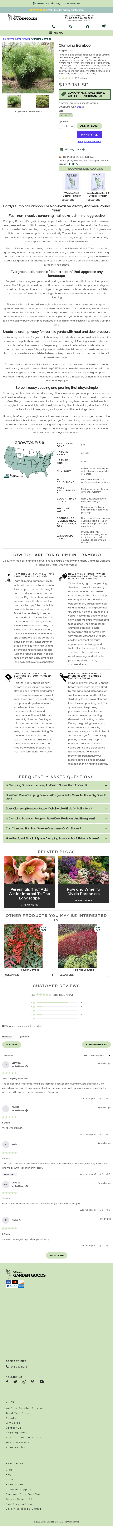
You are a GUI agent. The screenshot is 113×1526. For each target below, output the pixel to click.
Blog (9, 1470)
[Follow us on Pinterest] (32, 1382)
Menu (58, 32)
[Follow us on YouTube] (41, 1382)
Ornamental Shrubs (19, 39)
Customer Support (18, 1489)
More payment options (89, 141)
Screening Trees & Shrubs (23, 1509)
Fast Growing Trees (19, 1504)
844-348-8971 (18, 1366)
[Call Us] (53, 26)
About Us (12, 1418)
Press (10, 1479)
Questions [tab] (24, 1037)
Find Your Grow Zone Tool (23, 1494)
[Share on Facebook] (69, 164)
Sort (86, 1055)
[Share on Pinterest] (77, 164)
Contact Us (13, 1428)
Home (4, 39)
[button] (85, 78)
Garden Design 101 (19, 1499)
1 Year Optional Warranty (23, 1437)
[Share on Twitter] (73, 164)
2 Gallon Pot (66, 115)
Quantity (63, 121)
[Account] (87, 26)
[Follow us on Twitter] (15, 1382)
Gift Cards (13, 1423)
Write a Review (99, 1045)
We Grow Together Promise (24, 1408)
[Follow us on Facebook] (7, 1382)
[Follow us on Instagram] (24, 1382)
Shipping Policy (16, 1433)
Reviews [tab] (8, 1037)
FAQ (8, 1474)
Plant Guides (15, 1484)
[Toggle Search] (70, 26)
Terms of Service (17, 1442)
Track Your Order (18, 1413)
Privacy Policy (15, 1447)
